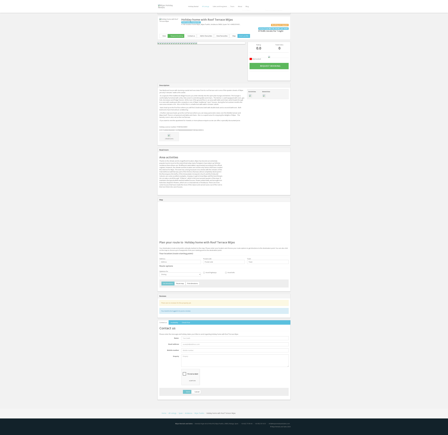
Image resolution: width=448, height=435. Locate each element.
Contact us (191, 36)
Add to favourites (206, 36)
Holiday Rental (193, 6)
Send (188, 392)
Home (164, 413)
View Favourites (222, 36)
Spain (181, 413)
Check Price (186, 322)
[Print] (269, 74)
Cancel (196, 392)
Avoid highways (211, 272)
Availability (174, 322)
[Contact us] (255, 74)
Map (234, 36)
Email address (173, 344)
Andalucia (188, 413)
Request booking (176, 36)
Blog (247, 6)
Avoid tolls (231, 272)
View (164, 36)
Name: (176, 338)
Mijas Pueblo (199, 413)
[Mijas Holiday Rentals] (168, 6)
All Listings (205, 6)
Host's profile (243, 36)
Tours (232, 6)
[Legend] (269, 57)
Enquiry (176, 356)
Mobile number (173, 350)
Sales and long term (220, 6)
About (240, 6)
